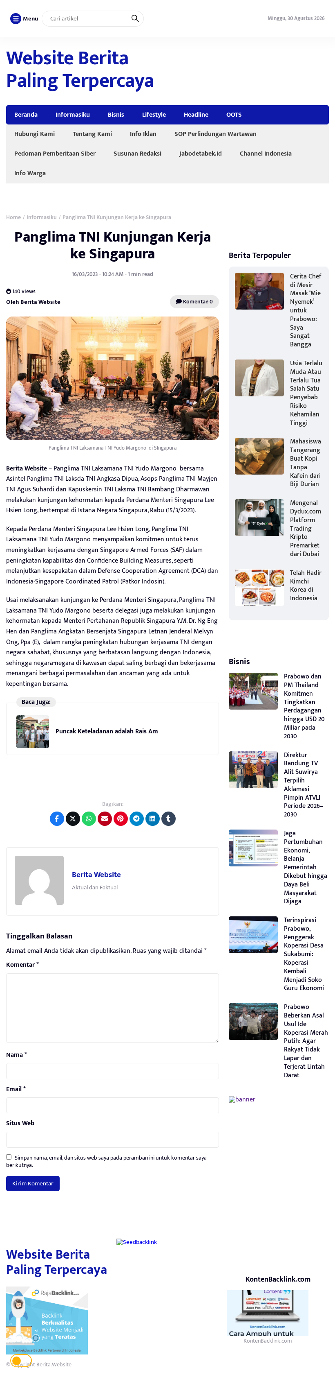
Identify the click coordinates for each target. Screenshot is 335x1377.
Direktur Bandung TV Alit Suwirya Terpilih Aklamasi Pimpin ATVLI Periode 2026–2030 (303, 785)
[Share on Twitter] (73, 819)
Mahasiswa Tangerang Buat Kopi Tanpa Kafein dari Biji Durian (305, 463)
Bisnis (116, 114)
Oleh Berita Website (33, 302)
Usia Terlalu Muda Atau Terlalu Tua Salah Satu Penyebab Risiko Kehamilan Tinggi (306, 393)
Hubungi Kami (34, 134)
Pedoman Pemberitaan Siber (55, 153)
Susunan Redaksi (137, 153)
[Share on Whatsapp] (89, 819)
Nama (16, 1055)
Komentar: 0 (197, 301)
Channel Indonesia (266, 153)
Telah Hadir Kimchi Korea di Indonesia (306, 586)
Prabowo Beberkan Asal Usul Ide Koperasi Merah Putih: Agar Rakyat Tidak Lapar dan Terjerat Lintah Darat (306, 1041)
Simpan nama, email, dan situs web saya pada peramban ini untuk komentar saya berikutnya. (106, 1161)
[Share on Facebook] (57, 819)
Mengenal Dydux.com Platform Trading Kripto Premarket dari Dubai (305, 528)
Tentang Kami (92, 134)
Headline (196, 114)
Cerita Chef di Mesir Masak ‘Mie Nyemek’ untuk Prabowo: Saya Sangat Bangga (306, 310)
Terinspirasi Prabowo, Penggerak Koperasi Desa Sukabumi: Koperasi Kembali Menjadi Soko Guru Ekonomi (304, 954)
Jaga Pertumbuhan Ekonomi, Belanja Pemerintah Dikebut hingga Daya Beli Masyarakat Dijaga (305, 867)
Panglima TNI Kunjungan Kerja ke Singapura (112, 245)
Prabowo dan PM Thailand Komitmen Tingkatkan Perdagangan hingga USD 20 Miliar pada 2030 (304, 706)
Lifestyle (154, 114)
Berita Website (96, 874)
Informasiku (73, 114)
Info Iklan (143, 134)
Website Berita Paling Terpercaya (80, 69)
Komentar (22, 965)
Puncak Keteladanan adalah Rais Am (107, 731)
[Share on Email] (105, 819)
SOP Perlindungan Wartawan (215, 134)
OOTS (234, 114)
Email (16, 1089)
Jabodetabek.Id (200, 153)
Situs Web (20, 1123)
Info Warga (30, 173)
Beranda (26, 114)
